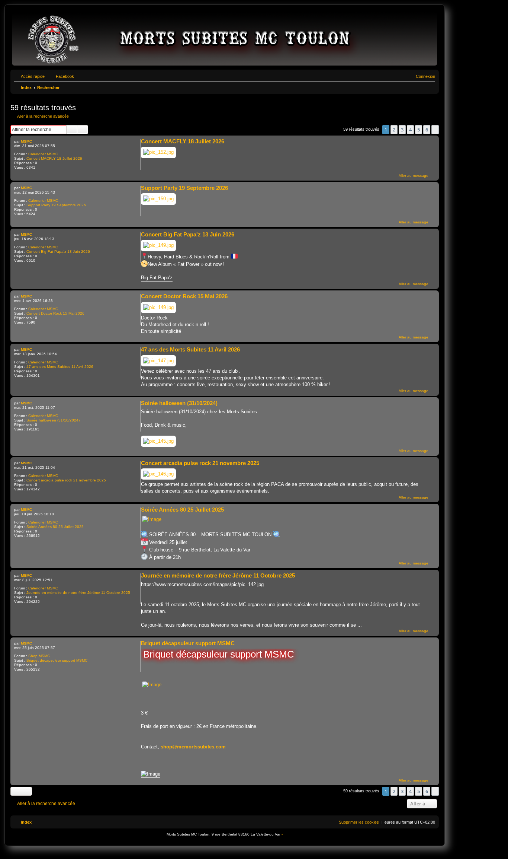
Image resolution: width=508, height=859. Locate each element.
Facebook (65, 76)
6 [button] (426, 129)
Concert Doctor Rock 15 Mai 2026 (55, 313)
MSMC (26, 141)
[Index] (224, 39)
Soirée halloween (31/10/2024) (53, 420)
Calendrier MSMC (43, 154)
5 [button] (418, 129)
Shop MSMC (39, 656)
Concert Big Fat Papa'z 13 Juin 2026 (58, 251)
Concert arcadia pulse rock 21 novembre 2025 (66, 480)
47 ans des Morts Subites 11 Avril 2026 (59, 367)
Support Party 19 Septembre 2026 (56, 205)
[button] (435, 129)
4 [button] (410, 129)
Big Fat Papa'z (157, 277)
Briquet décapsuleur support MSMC (56, 660)
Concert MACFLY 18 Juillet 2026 (54, 158)
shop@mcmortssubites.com (193, 747)
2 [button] (394, 129)
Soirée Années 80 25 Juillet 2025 (55, 527)
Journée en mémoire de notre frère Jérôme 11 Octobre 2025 (78, 593)
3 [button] (402, 129)
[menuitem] (422, 76)
